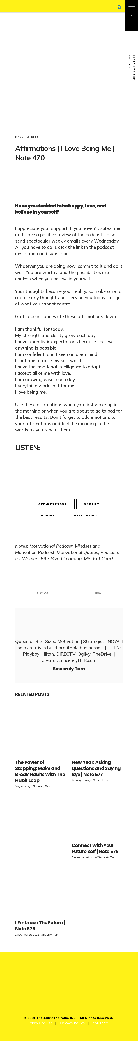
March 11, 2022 (26, 137)
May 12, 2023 (22, 786)
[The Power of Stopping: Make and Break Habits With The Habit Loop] (40, 730)
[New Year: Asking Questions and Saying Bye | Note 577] (97, 730)
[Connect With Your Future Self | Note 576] (97, 813)
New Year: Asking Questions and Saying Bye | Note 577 (96, 768)
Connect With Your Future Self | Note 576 (95, 848)
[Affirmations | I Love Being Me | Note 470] (69, 623)
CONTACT (100, 1023)
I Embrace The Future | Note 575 (40, 925)
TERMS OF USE (41, 1023)
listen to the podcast (131, 67)
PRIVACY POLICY (72, 1023)
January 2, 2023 (81, 780)
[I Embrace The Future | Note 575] (40, 890)
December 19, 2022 (27, 934)
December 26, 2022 (84, 857)
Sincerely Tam (41, 786)
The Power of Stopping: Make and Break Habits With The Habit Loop (40, 771)
